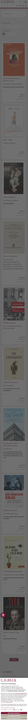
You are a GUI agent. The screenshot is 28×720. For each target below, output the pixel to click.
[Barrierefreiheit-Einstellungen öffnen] (3, 615)
